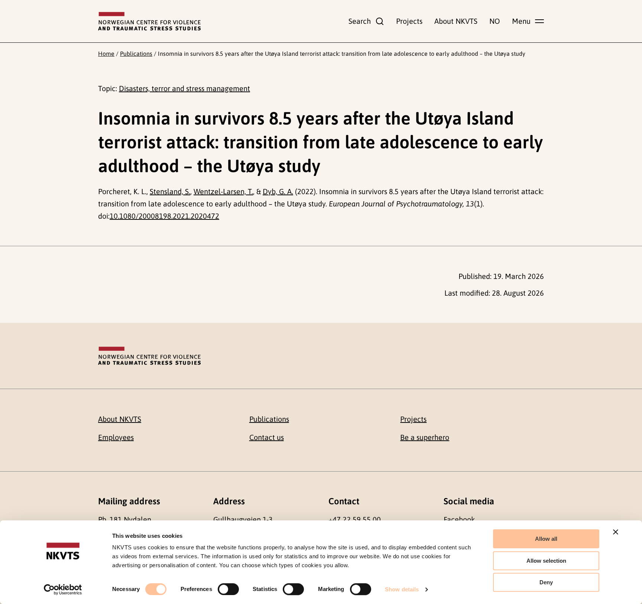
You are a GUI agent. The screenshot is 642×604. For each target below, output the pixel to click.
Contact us (266, 437)
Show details (402, 589)
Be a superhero (424, 437)
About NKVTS (455, 21)
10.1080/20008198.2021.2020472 (164, 216)
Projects (409, 21)
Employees (116, 437)
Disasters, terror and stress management (184, 88)
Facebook (459, 519)
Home (106, 53)
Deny (546, 582)
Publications (136, 53)
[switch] (228, 589)
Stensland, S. (170, 191)
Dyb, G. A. (278, 191)
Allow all (546, 539)
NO (494, 21)
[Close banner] (615, 531)
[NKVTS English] (149, 21)
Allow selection (546, 561)
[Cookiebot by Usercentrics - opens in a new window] (62, 589)
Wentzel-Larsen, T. (223, 191)
